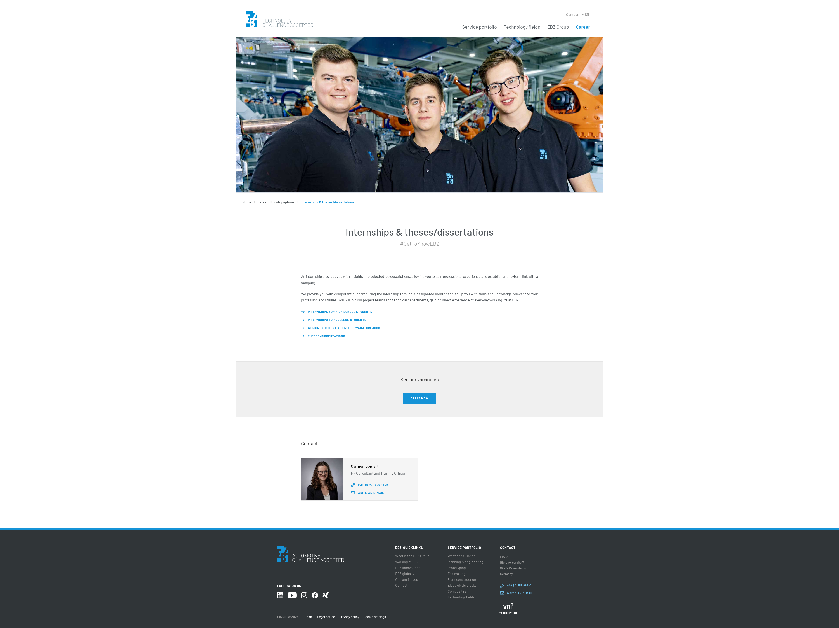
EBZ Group (558, 27)
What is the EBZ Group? (413, 556)
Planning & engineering (466, 562)
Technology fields (522, 27)
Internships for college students (337, 319)
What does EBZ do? (462, 556)
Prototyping (457, 568)
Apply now (420, 398)
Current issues (406, 579)
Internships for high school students (340, 311)
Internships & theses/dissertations (328, 202)
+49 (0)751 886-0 (519, 585)
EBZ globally (404, 574)
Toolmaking (456, 574)
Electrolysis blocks (462, 585)
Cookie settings (375, 617)
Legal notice (326, 617)
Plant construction (462, 579)
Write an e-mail (371, 492)
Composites (457, 591)
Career (583, 27)
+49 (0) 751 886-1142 (373, 484)
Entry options (284, 202)
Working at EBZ (407, 562)
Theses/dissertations (326, 336)
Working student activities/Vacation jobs (344, 327)
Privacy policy (349, 617)
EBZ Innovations (407, 568)
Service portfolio (479, 27)
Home (247, 202)
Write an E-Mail (520, 593)
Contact (572, 14)
